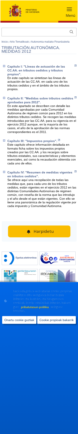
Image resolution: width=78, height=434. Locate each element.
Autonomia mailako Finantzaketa (50, 41)
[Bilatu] (70, 31)
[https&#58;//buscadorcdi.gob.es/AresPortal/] (57, 259)
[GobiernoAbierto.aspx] (57, 276)
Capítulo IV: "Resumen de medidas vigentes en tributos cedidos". (39, 174)
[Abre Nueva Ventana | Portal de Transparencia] (20, 276)
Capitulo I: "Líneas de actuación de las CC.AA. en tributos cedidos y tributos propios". (36, 70)
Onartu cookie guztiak (19, 320)
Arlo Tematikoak (19, 41)
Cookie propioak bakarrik (56, 320)
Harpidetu (44, 231)
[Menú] (69, 10)
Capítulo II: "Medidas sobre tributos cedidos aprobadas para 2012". (40, 100)
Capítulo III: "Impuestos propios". (32, 141)
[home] (20, 259)
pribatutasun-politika (35, 307)
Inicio (5, 41)
